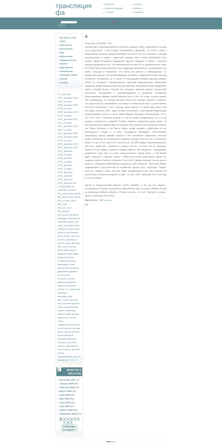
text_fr (74, 239)
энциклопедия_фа (67, 356)
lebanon (64, 229)
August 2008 (66, 410)
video (67, 243)
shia (73, 236)
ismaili (76, 225)
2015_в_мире (65, 140)
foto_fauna (63, 197)
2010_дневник (65, 119)
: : (59, 21)
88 (64, 94)
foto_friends (74, 197)
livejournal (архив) (114, 8)
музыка (75, 303)
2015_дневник (65, 144)
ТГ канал (109, 12)
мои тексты (65, 45)
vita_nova (62, 246)
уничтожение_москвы (69, 328)
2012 (75, 126)
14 (60, 94)
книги (73, 285)
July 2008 (64, 406)
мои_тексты (64, 300)
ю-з (78, 356)
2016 (75, 144)
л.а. (67, 289)
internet (72, 218)
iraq (59, 222)
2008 (75, 98)
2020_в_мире (65, 169)
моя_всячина (64, 303)
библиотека (65, 56)
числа (61, 349)
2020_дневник (65, 172)
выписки (74, 268)
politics (67, 236)
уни (77, 324)
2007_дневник (65, 98)
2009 (75, 105)
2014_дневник (65, 137)
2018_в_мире (65, 154)
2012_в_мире (65, 130)
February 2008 (67, 387)
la (58, 229)
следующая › (69, 426)
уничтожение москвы (69, 332)
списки (63, 79)
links (71, 229)
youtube (138, 4)
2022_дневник (65, 179)
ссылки (63, 82)
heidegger (63, 218)
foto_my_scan (65, 208)
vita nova (75, 243)
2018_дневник (65, 158)
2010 (75, 112)
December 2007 (67, 380)
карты (61, 285)
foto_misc (62, 204)
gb (71, 215)
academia (138, 12)
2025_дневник (65, 183)
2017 (75, 147)
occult (66, 232)
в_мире (61, 261)
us (63, 243)
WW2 (60, 250)
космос (61, 289)
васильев (71, 261)
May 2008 (64, 398)
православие (64, 314)
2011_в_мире (65, 122)
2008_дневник (65, 105)
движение (63, 271)
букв (69, 254)
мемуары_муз (65, 296)
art (73, 186)
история (65, 275)
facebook (109, 4)
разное (75, 314)
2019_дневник (65, 165)
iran (78, 218)
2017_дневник (65, 151)
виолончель (64, 268)
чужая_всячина (72, 349)
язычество (63, 360)
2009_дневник (65, 112)
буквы (75, 254)
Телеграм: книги (68, 75)
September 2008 (68, 414)
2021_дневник (65, 176)
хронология (65, 71)
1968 (68, 94)
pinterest (138, 8)
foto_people (63, 211)
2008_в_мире (65, 101)
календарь (70, 282)
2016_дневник (65, 147)
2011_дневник (65, 126)
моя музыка (65, 49)
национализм (71, 307)
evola (71, 190)
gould (75, 215)
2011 (75, 119)
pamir (60, 236)
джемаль (73, 271)
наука (60, 307)
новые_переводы (67, 310)
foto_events (63, 193)
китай (67, 285)
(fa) (86, 204)
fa (75, 190)
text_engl (65, 239)
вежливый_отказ (66, 264)
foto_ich (61, 200)
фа (59, 335)
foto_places (63, 215)
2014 (75, 133)
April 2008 (64, 395)
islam (64, 222)
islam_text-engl (65, 225)
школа (61, 353)
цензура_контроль (67, 342)
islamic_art (73, 222)
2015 (75, 137)
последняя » (69, 430)
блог (62, 52)
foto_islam (71, 200)
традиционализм (66, 324)
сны (66, 317)
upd (59, 243)
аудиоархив (66, 67)
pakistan (74, 232)
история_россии (66, 278)
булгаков (68, 257)
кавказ (61, 282)
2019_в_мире (65, 161)
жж (59, 275)
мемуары (62, 293)
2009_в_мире (65, 108)
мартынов (75, 289)
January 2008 (66, 383)
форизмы (72, 339)
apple (68, 186)
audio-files (63, 190)
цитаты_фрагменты (68, 346)
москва (74, 300)
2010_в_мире (65, 115)
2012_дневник (65, 133)
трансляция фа (74, 9)
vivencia (72, 246)
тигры (61, 321)
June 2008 (64, 402)
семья (61, 317)
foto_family (75, 193)
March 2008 (65, 391)
